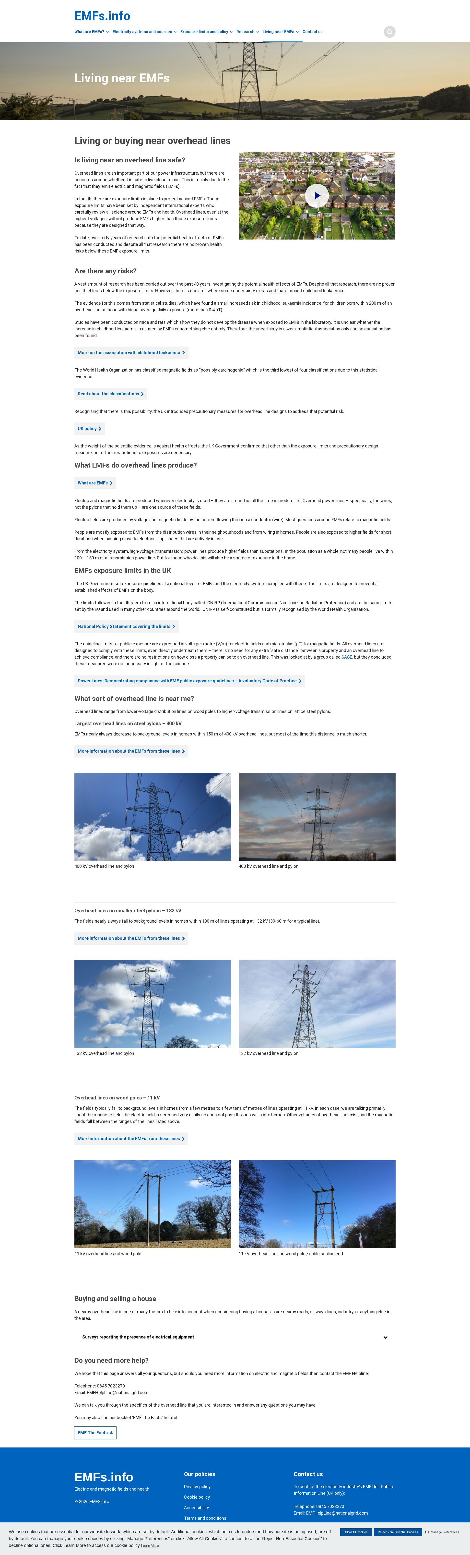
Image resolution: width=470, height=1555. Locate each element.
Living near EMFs (278, 31)
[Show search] (390, 32)
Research (245, 31)
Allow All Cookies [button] (356, 1532)
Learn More (150, 1546)
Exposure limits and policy (204, 31)
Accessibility (196, 1507)
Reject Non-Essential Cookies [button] (398, 1532)
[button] (442, 1532)
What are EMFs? (89, 31)
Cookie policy (197, 1497)
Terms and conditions (205, 1518)
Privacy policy (197, 1486)
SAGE (346, 657)
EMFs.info (101, 16)
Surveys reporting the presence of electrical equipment (138, 1336)
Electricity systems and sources (142, 31)
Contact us (313, 31)
